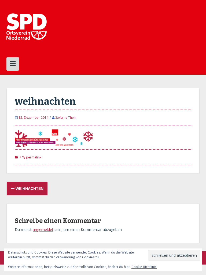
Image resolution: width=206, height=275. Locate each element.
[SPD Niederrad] (26, 26)
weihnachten (28, 188)
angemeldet (43, 229)
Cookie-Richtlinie (144, 267)
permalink (33, 157)
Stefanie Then (65, 117)
